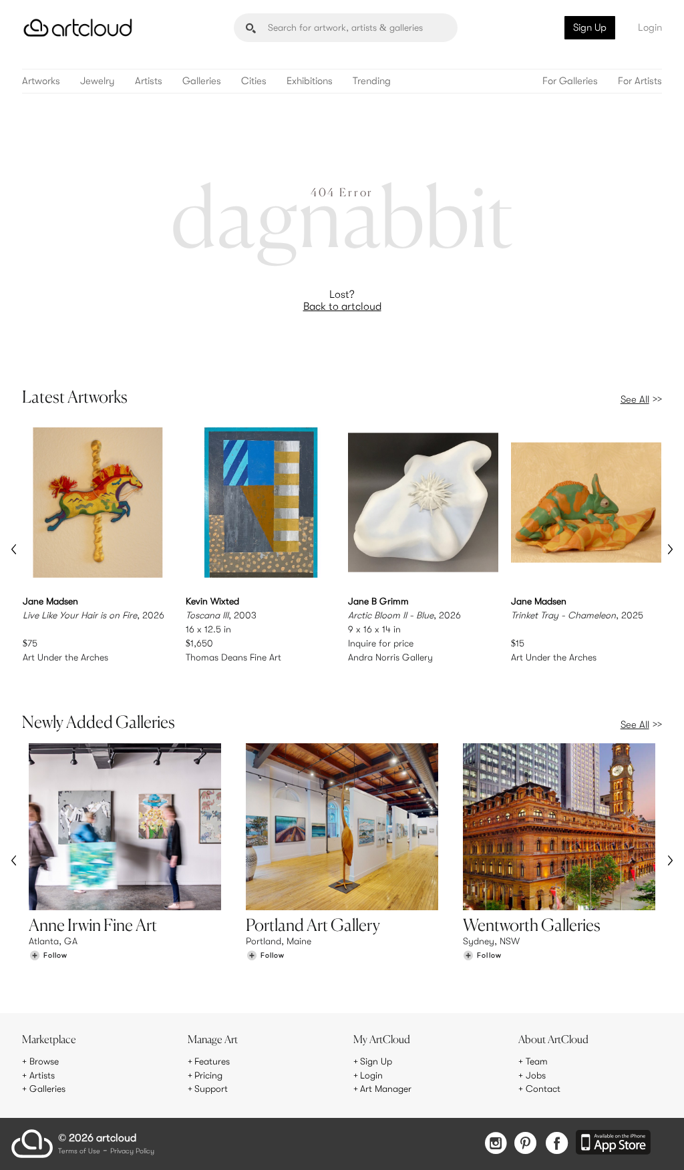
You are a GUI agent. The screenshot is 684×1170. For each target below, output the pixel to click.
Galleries (201, 81)
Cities (254, 81)
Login (649, 27)
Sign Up (590, 27)
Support (211, 1088)
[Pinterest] (525, 1144)
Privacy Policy (132, 1151)
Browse (44, 1061)
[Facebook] (557, 1144)
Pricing (208, 1075)
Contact (543, 1088)
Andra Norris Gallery (390, 657)
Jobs (536, 1075)
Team (537, 1061)
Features (212, 1061)
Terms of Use (79, 1151)
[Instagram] (495, 1144)
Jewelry (97, 81)
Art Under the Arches (65, 657)
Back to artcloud (342, 307)
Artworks (41, 81)
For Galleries (570, 81)
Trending (372, 81)
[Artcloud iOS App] (613, 1143)
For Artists (640, 81)
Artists (148, 81)
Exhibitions (310, 81)
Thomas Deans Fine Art (233, 657)
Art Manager (385, 1088)
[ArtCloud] (78, 28)
